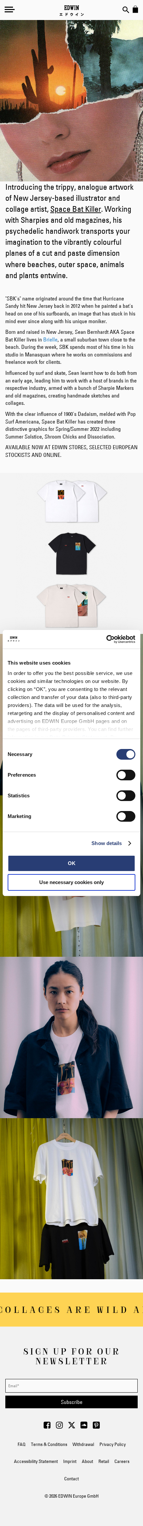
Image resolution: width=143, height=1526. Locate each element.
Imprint (69, 1461)
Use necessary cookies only (71, 882)
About (87, 1461)
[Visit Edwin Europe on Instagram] (59, 1427)
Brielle (50, 339)
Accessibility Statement (36, 1461)
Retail (103, 1461)
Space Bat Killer (75, 209)
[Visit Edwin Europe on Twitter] (71, 1427)
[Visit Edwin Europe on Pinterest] (96, 1427)
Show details (106, 843)
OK (71, 863)
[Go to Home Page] (72, 10)
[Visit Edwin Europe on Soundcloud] (83, 1427)
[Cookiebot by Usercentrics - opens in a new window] (106, 639)
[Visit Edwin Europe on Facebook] (47, 1427)
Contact (71, 1479)
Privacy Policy (112, 1444)
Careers (121, 1461)
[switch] (125, 775)
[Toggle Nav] (10, 9)
